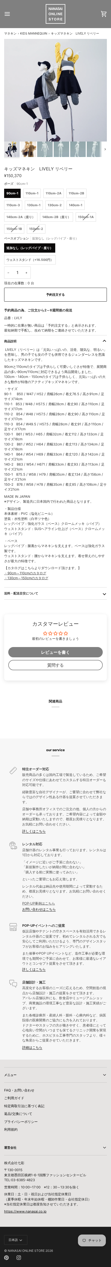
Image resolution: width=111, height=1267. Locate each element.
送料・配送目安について (21, 593)
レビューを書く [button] (55, 652)
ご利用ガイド (14, 1098)
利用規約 (11, 1129)
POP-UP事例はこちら (38, 903)
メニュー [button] (10, 1075)
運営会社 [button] (10, 1147)
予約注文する (55, 294)
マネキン (10, 33)
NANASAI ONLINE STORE (26, 1251)
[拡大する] (13, 131)
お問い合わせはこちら (39, 909)
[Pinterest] (6, 1257)
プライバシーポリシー (21, 1122)
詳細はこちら (32, 1047)
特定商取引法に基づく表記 (24, 1106)
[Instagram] (19, 1257)
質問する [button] (55, 665)
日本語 (13, 1240)
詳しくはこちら (34, 831)
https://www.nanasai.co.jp (25, 1211)
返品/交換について (18, 1114)
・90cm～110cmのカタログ (25, 573)
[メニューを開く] (12, 14)
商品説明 (10, 341)
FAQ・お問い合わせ (19, 1090)
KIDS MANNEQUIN (33, 33)
